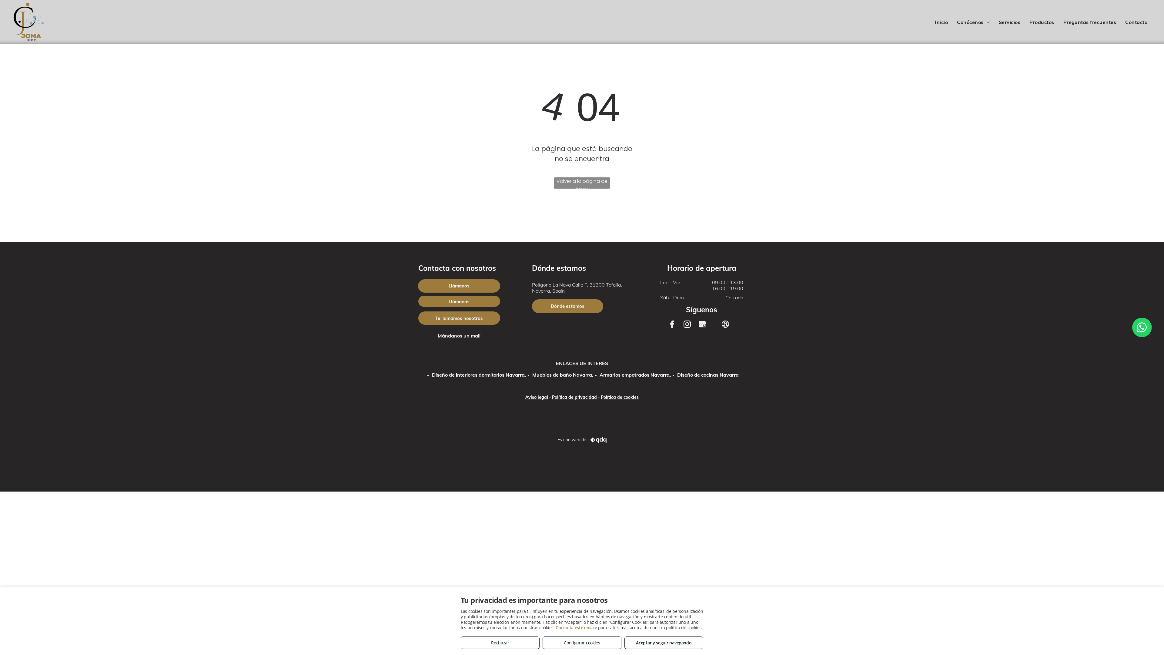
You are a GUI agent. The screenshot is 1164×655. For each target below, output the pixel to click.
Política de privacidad (574, 397)
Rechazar (500, 643)
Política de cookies (620, 397)
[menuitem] (941, 22)
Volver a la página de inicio (582, 183)
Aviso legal (536, 397)
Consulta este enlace (576, 627)
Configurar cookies (582, 643)
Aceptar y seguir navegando (663, 643)
